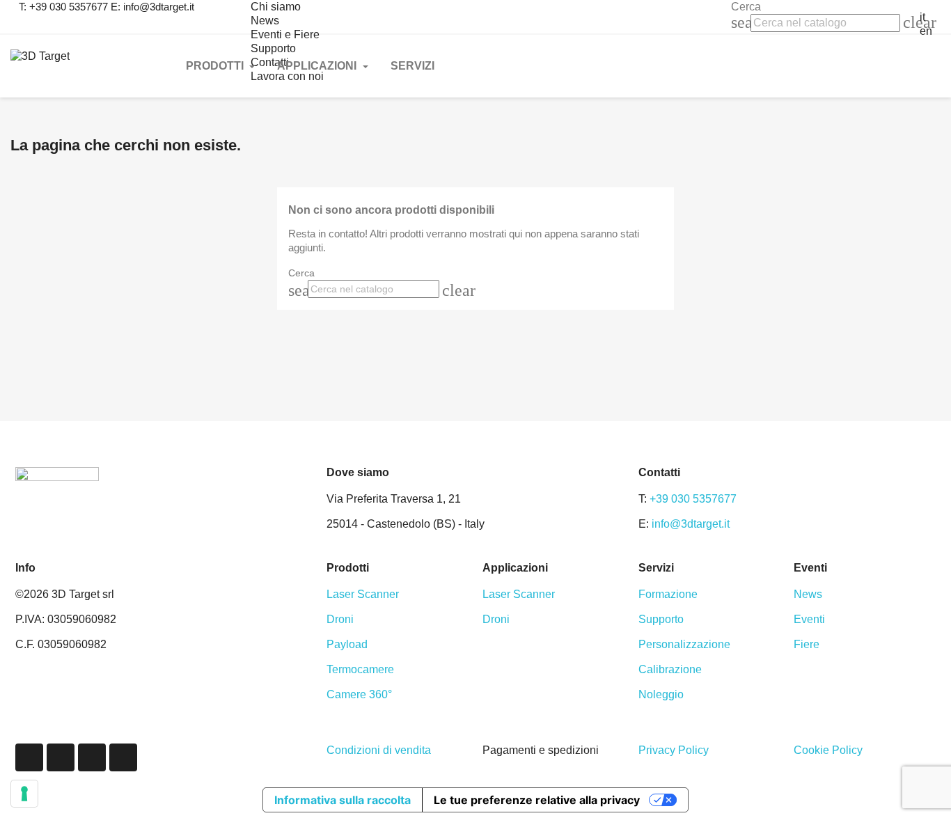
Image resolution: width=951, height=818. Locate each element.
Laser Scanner (363, 594)
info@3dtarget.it (691, 524)
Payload (347, 644)
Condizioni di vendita (379, 750)
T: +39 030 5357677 (63, 7)
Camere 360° (359, 694)
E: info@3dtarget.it (152, 7)
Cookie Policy (828, 750)
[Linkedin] (92, 757)
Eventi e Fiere (285, 34)
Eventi (809, 619)
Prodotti (216, 66)
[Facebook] (29, 757)
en (926, 31)
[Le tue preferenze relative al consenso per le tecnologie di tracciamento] (24, 793)
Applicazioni (318, 66)
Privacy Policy (673, 750)
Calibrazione (670, 669)
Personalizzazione (684, 644)
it (922, 17)
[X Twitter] (60, 757)
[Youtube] (123, 757)
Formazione (668, 594)
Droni (340, 619)
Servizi (412, 66)
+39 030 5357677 (693, 499)
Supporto (661, 619)
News (265, 20)
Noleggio (661, 694)
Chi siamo (276, 7)
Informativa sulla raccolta (342, 800)
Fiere (806, 644)
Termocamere (360, 669)
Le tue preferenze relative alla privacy (537, 800)
